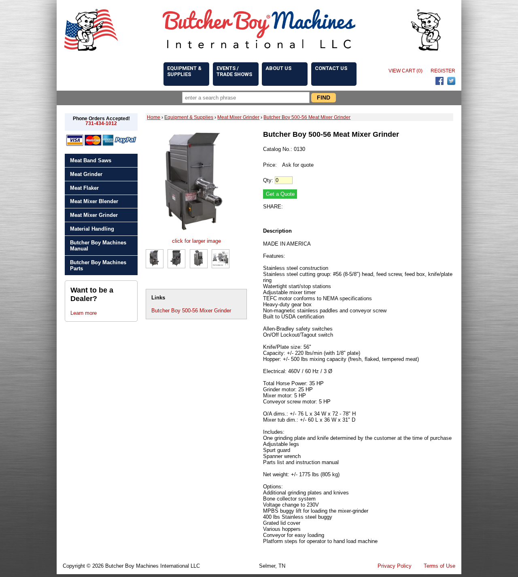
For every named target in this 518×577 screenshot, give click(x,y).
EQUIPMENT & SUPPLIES (184, 71)
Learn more (83, 313)
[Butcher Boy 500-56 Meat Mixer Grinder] (196, 235)
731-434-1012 (101, 123)
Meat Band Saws (90, 160)
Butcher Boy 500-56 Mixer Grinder (191, 311)
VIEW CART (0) (405, 70)
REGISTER (443, 70)
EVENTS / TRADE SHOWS (234, 71)
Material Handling (92, 229)
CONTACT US (331, 68)
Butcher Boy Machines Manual (98, 246)
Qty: (268, 180)
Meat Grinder (86, 174)
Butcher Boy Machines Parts (98, 265)
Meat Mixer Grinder (94, 215)
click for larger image (196, 241)
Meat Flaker (84, 188)
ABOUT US (278, 68)
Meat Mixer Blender (94, 201)
